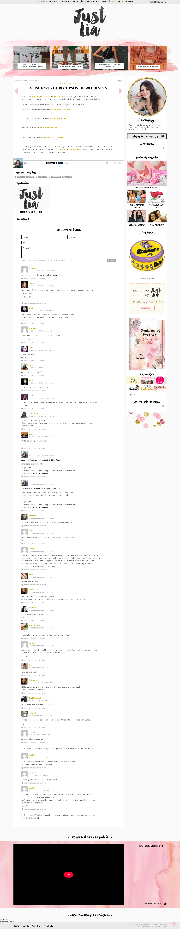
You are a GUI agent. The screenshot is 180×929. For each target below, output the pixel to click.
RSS (165, 1)
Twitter (159, 1)
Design (62, 84)
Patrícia (32, 329)
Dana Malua (34, 414)
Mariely (32, 608)
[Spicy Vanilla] (160, 388)
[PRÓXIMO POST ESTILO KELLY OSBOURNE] (121, 91)
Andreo (32, 268)
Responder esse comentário (35, 278)
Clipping (36, 926)
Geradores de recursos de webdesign (69, 88)
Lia (27, 163)
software (43, 177)
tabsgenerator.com (48, 127)
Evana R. (33, 381)
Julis (31, 365)
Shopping (129, 2)
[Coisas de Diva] (160, 380)
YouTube (151, 1)
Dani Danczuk (35, 698)
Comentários (115, 163)
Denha (32, 531)
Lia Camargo (147, 926)
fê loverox (33, 590)
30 (121, 81)
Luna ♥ (32, 773)
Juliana (32, 643)
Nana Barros (34, 626)
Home (16, 926)
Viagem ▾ (64, 2)
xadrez (68, 177)
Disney (118, 2)
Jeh (30, 665)
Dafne (32, 283)
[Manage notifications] (174, 924)
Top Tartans (75, 149)
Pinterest (162, 1)
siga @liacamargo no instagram (90, 915)
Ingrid (31, 434)
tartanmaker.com (58, 119)
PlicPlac (164, 926)
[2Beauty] (133, 380)
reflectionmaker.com (53, 138)
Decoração (78, 2)
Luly (31, 396)
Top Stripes (61, 149)
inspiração (105, 2)
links (31, 177)
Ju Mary (32, 516)
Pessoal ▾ (92, 2)
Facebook (156, 1)
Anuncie (48, 926)
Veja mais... (133, 394)
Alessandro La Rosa (41, 97)
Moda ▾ (41, 2)
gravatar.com (65, 260)
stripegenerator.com (61, 110)
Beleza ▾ (53, 2)
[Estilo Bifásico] (133, 388)
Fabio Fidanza (58, 97)
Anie (31, 575)
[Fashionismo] (147, 380)
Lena (31, 348)
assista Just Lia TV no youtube (90, 837)
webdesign (56, 177)
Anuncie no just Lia (145, 136)
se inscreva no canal (154, 904)
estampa (21, 177)
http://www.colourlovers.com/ (46, 275)
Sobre (26, 926)
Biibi (31, 308)
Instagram (153, 1)
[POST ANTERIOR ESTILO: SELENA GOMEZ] (16, 91)
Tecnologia (73, 84)
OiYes (31, 549)
